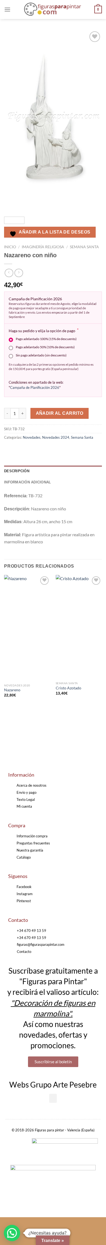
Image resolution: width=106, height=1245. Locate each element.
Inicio (10, 247)
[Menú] (7, 9)
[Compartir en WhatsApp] (9, 449)
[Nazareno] (27, 628)
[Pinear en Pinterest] (48, 449)
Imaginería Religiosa (43, 247)
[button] (53, 1098)
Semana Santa (84, 247)
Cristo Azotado (68, 688)
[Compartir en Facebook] (18, 449)
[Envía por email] (38, 449)
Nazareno (12, 690)
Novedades (31, 437)
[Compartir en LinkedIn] (58, 449)
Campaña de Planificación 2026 (34, 387)
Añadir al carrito (59, 413)
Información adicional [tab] (27, 482)
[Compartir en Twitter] (28, 449)
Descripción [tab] (16, 471)
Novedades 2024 (55, 437)
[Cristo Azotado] (79, 627)
